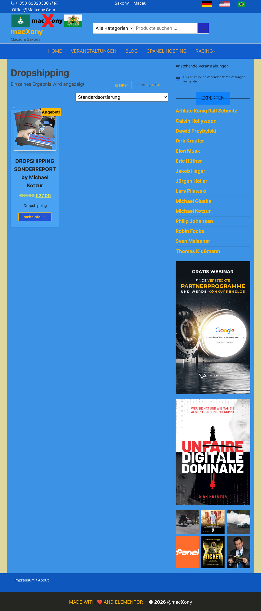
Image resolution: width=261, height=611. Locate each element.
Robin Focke (190, 231)
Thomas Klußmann (198, 251)
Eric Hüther (189, 161)
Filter (123, 85)
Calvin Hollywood (196, 121)
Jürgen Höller (191, 181)
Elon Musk (188, 151)
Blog (131, 51)
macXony (27, 31)
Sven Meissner (193, 241)
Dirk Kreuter (190, 141)
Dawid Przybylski (196, 131)
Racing (204, 51)
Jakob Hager (190, 171)
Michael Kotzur (193, 211)
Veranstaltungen (93, 51)
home (55, 51)
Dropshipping (35, 205)
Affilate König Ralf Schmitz (206, 111)
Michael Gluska (193, 201)
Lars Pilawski (191, 191)
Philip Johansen (194, 221)
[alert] (213, 79)
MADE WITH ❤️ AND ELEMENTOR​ (106, 602)
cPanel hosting (167, 51)
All (160, 85)
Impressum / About (32, 580)
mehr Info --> (35, 217)
